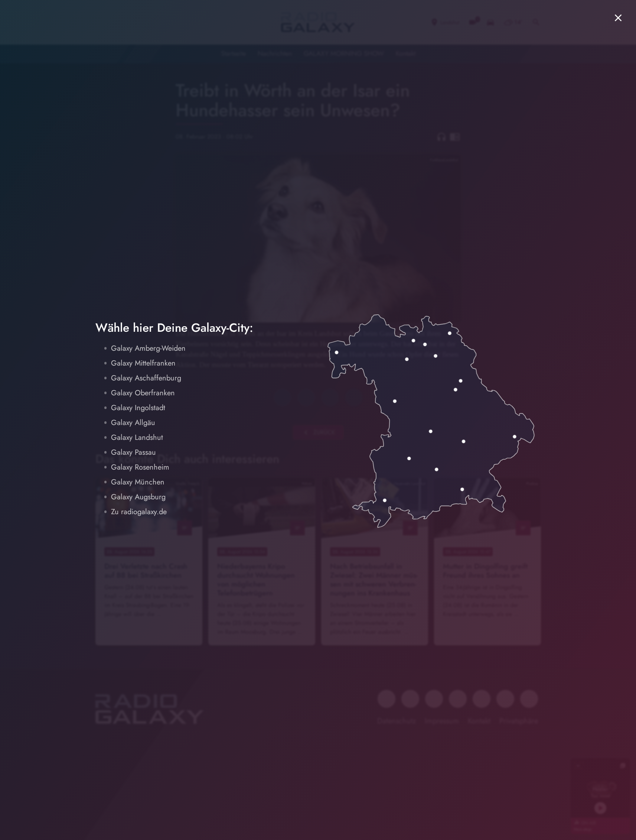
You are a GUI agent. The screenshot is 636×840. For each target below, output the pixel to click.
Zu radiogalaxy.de (139, 511)
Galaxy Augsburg (138, 497)
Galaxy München (137, 482)
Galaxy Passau (133, 452)
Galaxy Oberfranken (143, 392)
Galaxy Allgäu (133, 422)
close (618, 18)
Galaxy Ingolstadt (138, 407)
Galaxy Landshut (137, 437)
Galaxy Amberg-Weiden (148, 348)
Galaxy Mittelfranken (143, 363)
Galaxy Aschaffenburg (146, 378)
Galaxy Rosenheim (140, 467)
